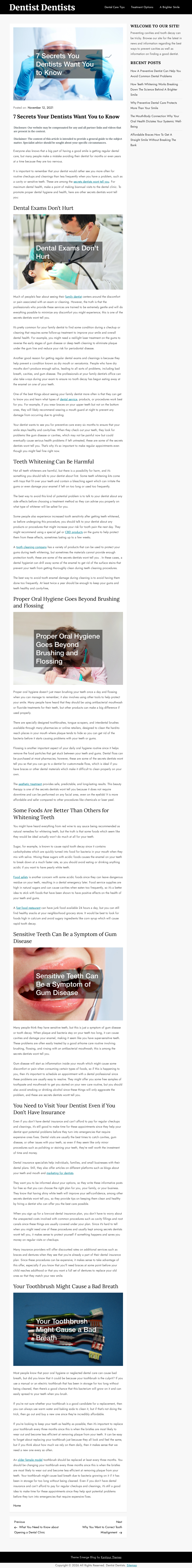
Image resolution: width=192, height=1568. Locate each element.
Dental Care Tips (114, 7)
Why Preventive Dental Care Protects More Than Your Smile (153, 105)
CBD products (74, 532)
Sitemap (132, 1565)
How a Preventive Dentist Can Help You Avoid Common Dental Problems (155, 73)
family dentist (73, 296)
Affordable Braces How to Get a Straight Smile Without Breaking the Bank (153, 139)
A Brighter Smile (170, 7)
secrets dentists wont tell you (91, 181)
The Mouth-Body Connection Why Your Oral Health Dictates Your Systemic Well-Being (156, 121)
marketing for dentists (59, 1173)
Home (17, 1505)
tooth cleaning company (31, 547)
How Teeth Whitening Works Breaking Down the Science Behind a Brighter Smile (154, 89)
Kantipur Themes (111, 1557)
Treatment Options (142, 7)
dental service (68, 399)
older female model (30, 1460)
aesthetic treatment (30, 784)
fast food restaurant (28, 908)
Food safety (20, 877)
